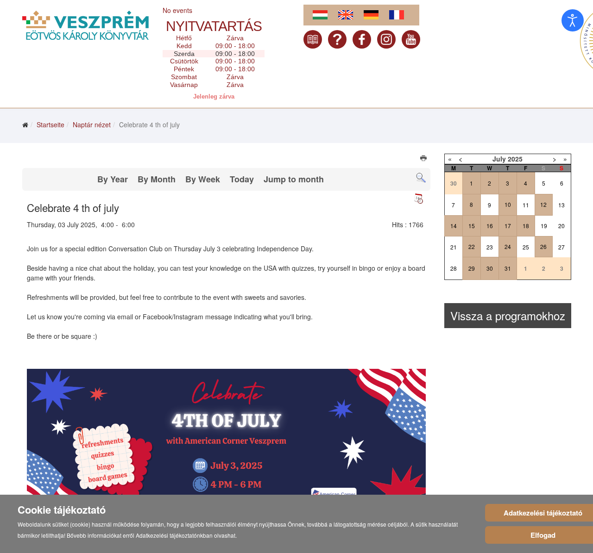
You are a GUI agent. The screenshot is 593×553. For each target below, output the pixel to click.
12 (543, 204)
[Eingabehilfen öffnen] (572, 20)
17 (508, 226)
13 (561, 205)
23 (489, 247)
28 (453, 268)
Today (242, 179)
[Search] (421, 178)
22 (471, 246)
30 (489, 268)
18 (526, 226)
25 (526, 247)
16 (489, 226)
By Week (202, 179)
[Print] (424, 159)
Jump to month (294, 179)
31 (508, 268)
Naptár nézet (92, 124)
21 (453, 247)
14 (453, 226)
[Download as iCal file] (418, 198)
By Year (112, 179)
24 (508, 246)
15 (471, 226)
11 (526, 205)
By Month (157, 179)
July (499, 158)
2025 (515, 158)
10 (508, 204)
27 (561, 247)
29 (471, 268)
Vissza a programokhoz (507, 315)
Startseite (50, 124)
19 (544, 226)
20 (561, 226)
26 (543, 246)
